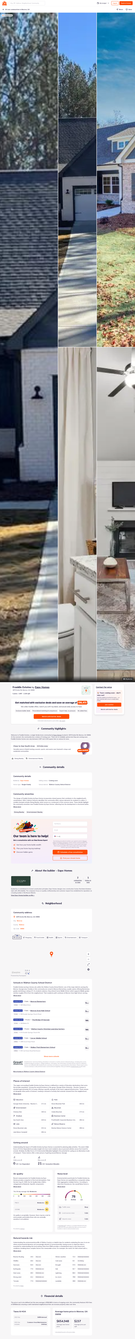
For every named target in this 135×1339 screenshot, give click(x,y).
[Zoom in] (88, 954)
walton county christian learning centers (48, 1029)
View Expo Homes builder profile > (22, 895)
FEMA (22, 1286)
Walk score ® (17, 1160)
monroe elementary (38, 1001)
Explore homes (126, 3)
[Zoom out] (88, 959)
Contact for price (104, 687)
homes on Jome (88, 881)
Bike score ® (42, 1160)
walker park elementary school (42, 1047)
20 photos (128, 679)
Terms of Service (63, 842)
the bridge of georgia (41, 1020)
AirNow (22, 1228)
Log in (115, 3)
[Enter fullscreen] (88, 964)
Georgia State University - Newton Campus (25, 1104)
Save (130, 9)
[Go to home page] (4, 3)
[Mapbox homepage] (16, 972)
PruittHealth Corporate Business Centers (63, 1120)
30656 (22, 929)
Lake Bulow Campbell (20, 1132)
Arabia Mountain (56, 1112)
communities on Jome (78, 881)
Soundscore (62, 1225)
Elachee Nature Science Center (61, 1128)
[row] (17, 758)
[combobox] (27, 3)
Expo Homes (42, 687)
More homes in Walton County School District (29, 1071)
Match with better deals (51, 716)
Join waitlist (109, 705)
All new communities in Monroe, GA (17, 9)
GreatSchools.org (76, 1066)
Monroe (19, 921)
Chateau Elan (17, 1112)
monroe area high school (40, 1011)
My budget (103, 3)
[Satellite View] (88, 969)
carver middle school (38, 1038)
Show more (17, 807)
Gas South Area (28, 746)
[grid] (51, 758)
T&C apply (62, 721)
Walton (21, 925)
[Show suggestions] (56, 836)
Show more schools (51, 1056)
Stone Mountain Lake (20, 1128)
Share (121, 9)
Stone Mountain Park (58, 1104)
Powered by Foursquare (18, 975)
